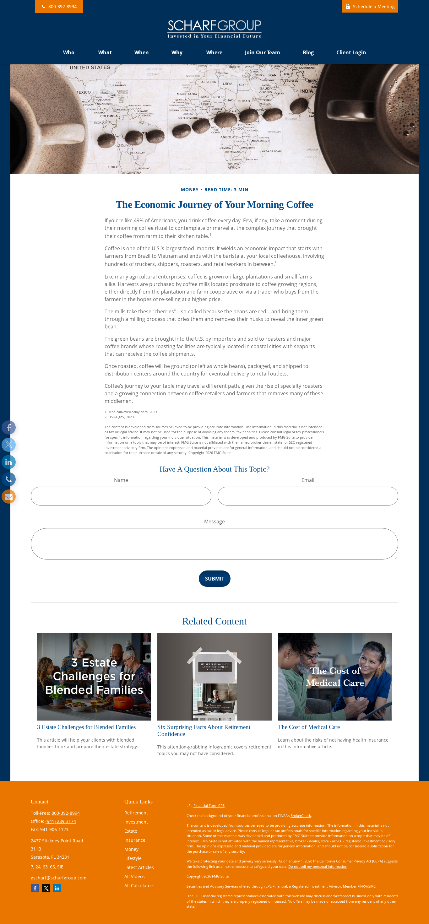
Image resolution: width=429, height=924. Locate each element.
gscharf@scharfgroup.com (58, 878)
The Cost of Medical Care (309, 727)
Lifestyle (133, 858)
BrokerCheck (301, 815)
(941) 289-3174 (61, 821)
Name (121, 480)
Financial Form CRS (209, 805)
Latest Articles (139, 867)
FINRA (362, 886)
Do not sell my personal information (317, 866)
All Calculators (139, 886)
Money (131, 849)
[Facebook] (9, 427)
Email (307, 480)
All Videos (134, 876)
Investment (136, 822)
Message (214, 521)
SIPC (372, 886)
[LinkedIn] (9, 462)
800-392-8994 (62, 6)
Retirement (136, 813)
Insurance (134, 840)
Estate (130, 831)
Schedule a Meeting (374, 6)
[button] (69, 52)
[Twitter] (9, 445)
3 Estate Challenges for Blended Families (86, 727)
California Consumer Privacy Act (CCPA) (351, 861)
